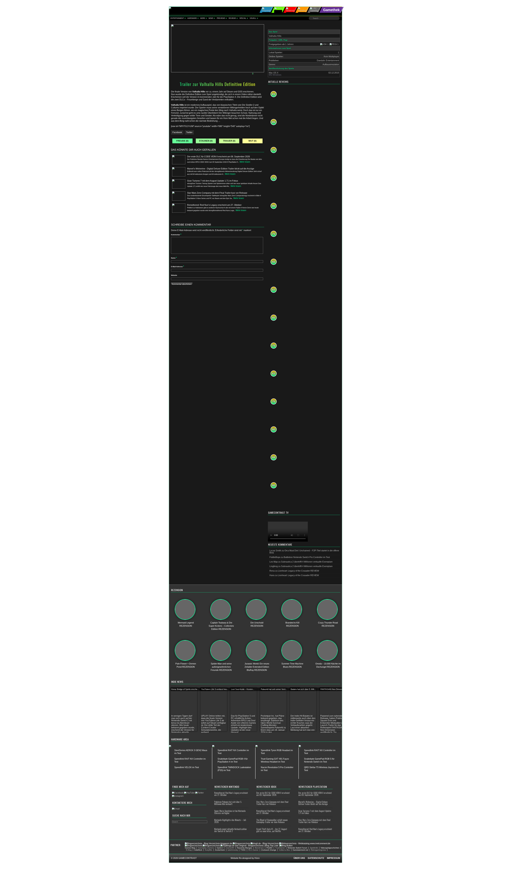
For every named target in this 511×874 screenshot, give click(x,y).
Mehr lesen (245, 162)
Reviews (232, 18)
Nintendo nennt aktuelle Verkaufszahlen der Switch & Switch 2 (230, 830)
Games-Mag (190, 848)
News (211, 18)
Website (174, 275)
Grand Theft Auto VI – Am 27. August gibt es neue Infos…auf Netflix (271, 830)
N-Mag (189, 850)
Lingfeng (273, 566)
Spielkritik (314, 848)
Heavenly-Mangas (244, 848)
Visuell (253, 18)
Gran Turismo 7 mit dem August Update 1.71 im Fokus (314, 812)
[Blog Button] (286, 845)
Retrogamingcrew (318, 850)
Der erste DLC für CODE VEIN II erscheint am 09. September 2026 (273, 794)
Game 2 (220, 848)
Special (242, 18)
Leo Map (273, 562)
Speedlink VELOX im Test (186, 767)
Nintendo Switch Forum (297, 848)
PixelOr (269, 848)
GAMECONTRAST (187, 858)
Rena (200, 74)
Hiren (257, 858)
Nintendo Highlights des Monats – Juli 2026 (230, 821)
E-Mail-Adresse (177, 267)
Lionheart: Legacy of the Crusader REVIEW (298, 571)
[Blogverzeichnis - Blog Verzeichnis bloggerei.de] (208, 843)
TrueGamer (280, 848)
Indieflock (198, 850)
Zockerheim (220, 850)
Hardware (192, 18)
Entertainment (177, 18)
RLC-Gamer (253, 850)
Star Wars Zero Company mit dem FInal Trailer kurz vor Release (272, 803)
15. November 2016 (182, 74)
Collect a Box (284, 850)
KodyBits (208, 850)
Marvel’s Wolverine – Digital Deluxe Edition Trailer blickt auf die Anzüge (313, 803)
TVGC (243, 850)
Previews (221, 18)
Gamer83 (230, 848)
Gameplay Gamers (206, 848)
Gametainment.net (300, 850)
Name (174, 258)
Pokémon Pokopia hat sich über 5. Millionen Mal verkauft (228, 803)
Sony (216, 74)
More (202, 18)
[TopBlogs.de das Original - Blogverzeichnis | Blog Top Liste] (249, 845)
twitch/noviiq (233, 850)
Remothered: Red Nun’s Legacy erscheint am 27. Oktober (231, 794)
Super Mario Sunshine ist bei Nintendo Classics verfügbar (230, 812)
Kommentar (176, 235)
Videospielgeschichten (330, 848)
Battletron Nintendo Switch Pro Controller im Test (307, 557)
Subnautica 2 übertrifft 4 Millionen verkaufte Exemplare (307, 562)
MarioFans (259, 848)
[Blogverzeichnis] (241, 843)
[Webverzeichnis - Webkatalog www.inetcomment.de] (304, 843)
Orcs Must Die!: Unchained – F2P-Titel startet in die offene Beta (304, 551)
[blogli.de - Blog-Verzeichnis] (265, 843)
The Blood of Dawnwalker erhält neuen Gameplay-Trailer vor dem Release (272, 821)
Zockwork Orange (268, 850)
